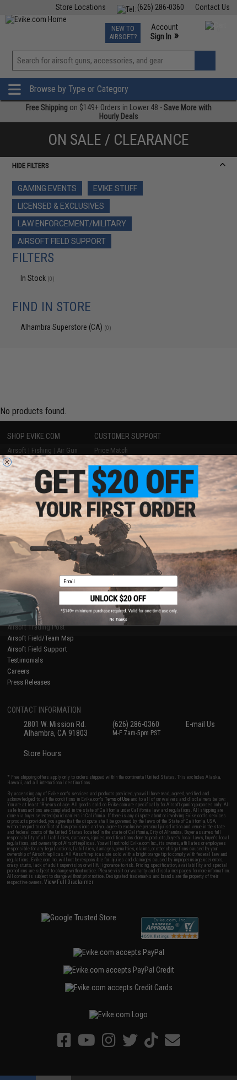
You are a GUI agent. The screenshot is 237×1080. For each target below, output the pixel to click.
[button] (119, 602)
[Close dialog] (7, 462)
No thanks (118, 619)
